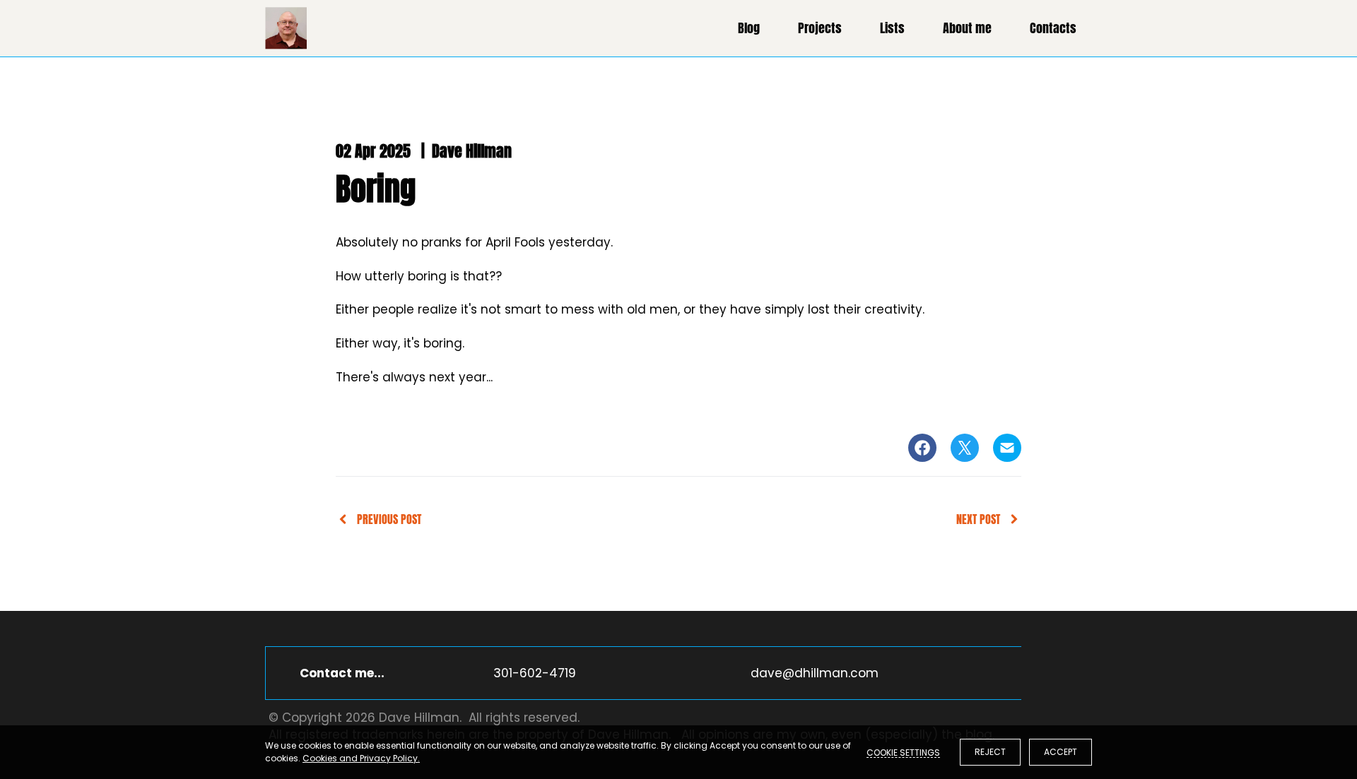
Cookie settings (903, 752)
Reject (990, 752)
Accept (1060, 752)
